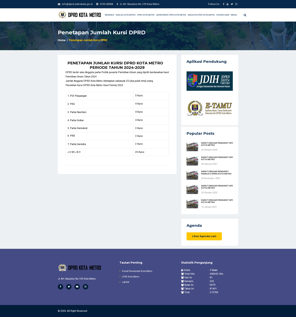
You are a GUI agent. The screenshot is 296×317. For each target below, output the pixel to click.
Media (234, 15)
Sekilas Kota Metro (126, 15)
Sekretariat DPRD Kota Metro (171, 15)
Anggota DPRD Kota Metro (201, 15)
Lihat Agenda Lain (204, 236)
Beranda (109, 15)
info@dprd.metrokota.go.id (77, 4)
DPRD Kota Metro (146, 15)
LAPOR (125, 282)
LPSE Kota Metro (130, 276)
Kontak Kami (222, 15)
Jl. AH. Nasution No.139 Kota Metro (139, 4)
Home (62, 40)
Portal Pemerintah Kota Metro (136, 271)
